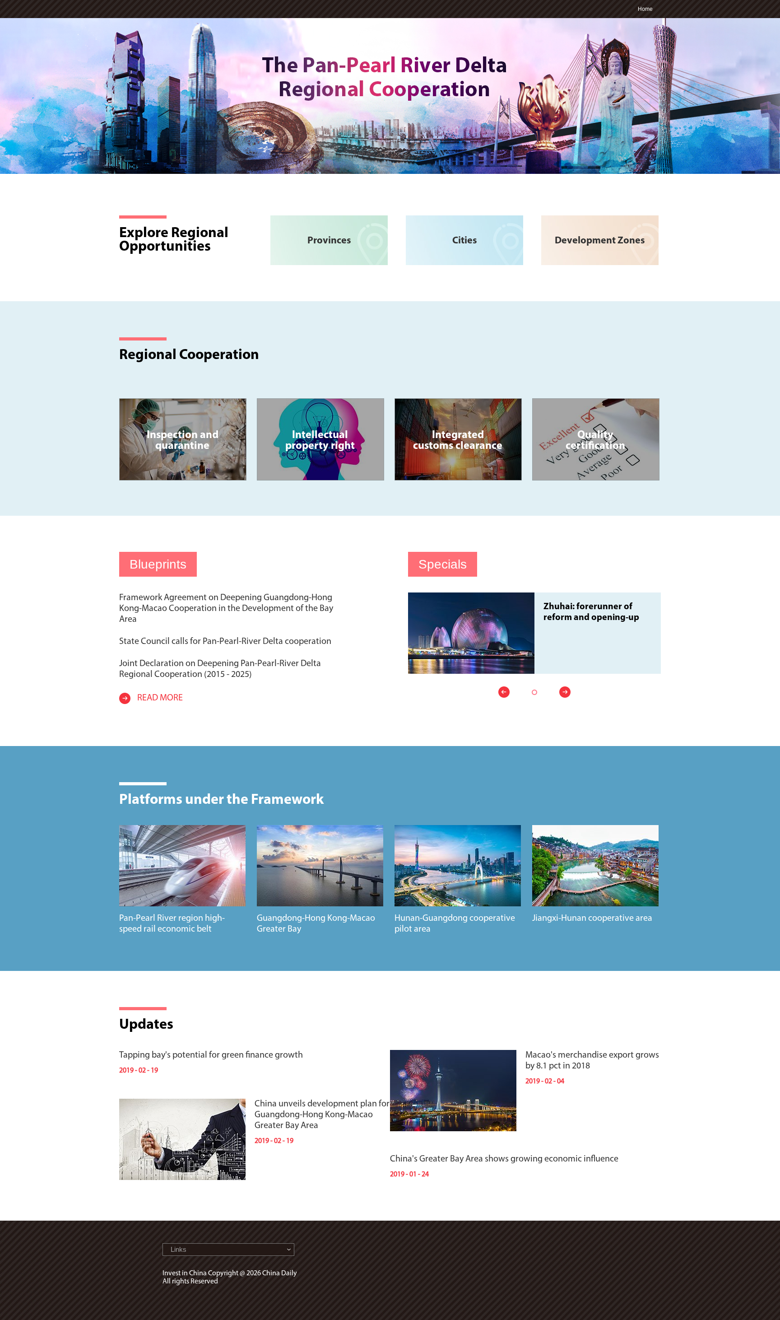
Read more (160, 698)
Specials (442, 564)
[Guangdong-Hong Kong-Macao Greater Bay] (320, 829)
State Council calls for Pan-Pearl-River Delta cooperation (225, 641)
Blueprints (158, 564)
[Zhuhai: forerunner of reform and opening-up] (471, 596)
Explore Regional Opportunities (173, 240)
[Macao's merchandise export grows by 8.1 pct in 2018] (453, 1054)
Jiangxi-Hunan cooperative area (592, 918)
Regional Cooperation (189, 355)
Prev (506, 692)
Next (562, 692)
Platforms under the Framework (221, 800)
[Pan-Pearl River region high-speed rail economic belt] (182, 829)
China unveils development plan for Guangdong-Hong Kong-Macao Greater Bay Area (322, 1115)
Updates (146, 1025)
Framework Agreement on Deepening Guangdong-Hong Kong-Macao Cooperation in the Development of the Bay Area (226, 608)
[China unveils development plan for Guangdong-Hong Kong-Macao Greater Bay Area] (182, 1103)
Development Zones (600, 241)
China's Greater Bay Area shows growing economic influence (504, 1159)
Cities (464, 241)
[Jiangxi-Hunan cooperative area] (595, 829)
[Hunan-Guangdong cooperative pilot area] (458, 829)
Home (645, 9)
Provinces (329, 241)
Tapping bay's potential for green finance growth (211, 1055)
